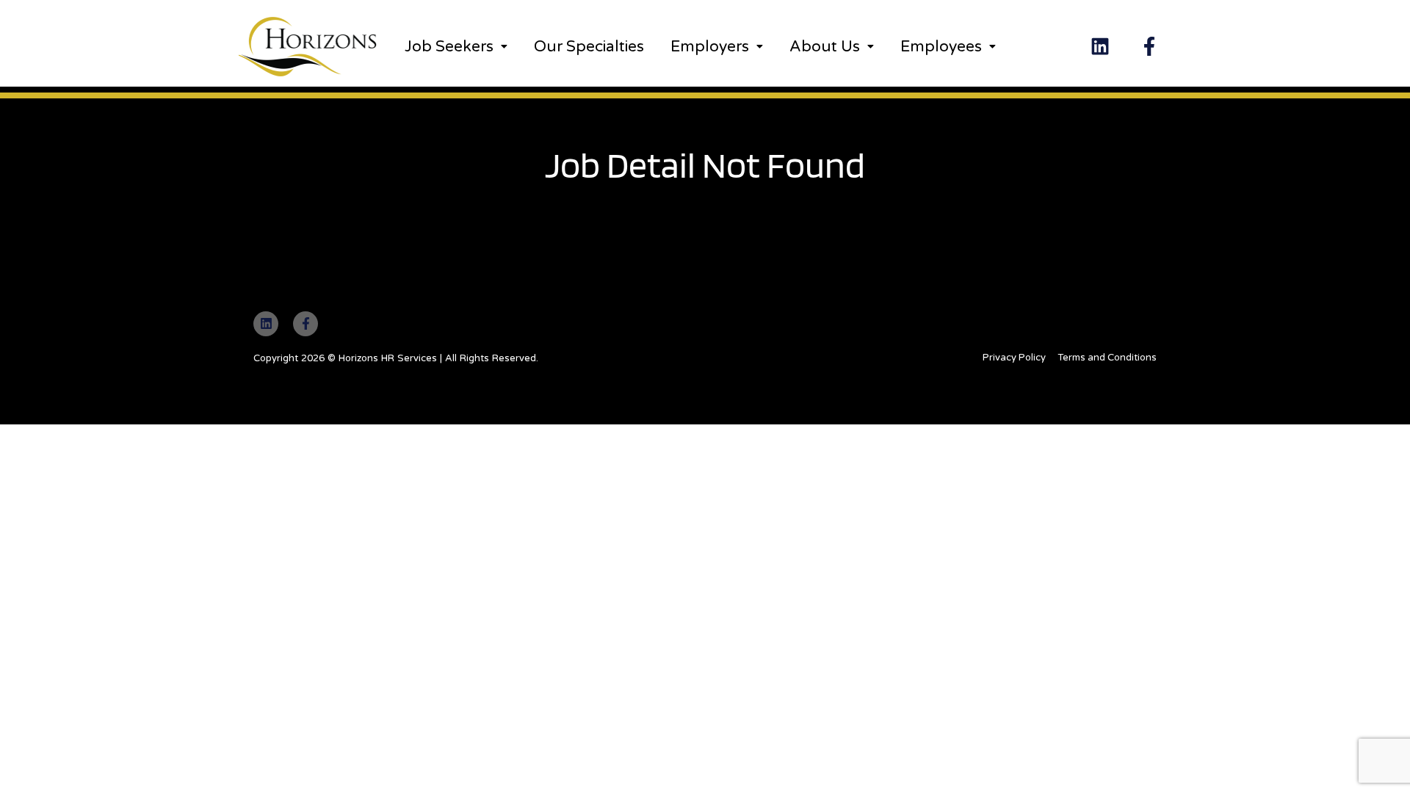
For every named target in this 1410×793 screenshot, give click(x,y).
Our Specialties (589, 46)
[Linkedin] (1100, 46)
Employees (941, 46)
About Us (824, 46)
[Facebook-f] (1149, 46)
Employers (709, 46)
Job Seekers (449, 46)
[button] (456, 46)
